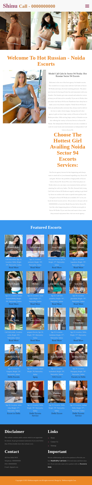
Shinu (29, 6)
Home (53, 438)
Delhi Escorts (14, 377)
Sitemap (53, 446)
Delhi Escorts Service (35, 414)
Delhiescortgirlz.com (69, 480)
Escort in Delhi (13, 413)
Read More (14, 267)
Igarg (35, 377)
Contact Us (54, 442)
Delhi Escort (56, 413)
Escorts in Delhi (78, 377)
